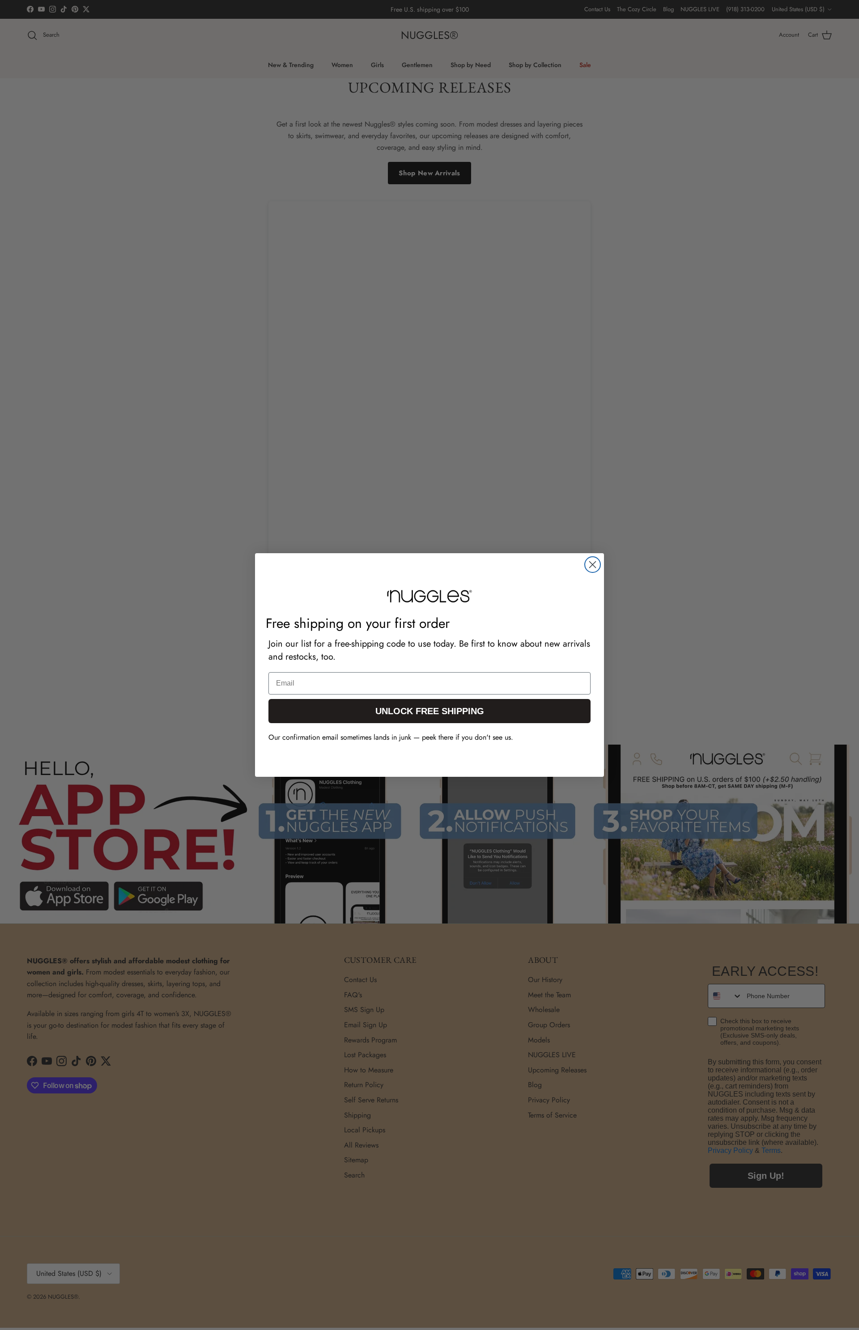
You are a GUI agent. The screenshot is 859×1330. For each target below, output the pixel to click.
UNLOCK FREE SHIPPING (429, 711)
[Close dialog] (592, 564)
